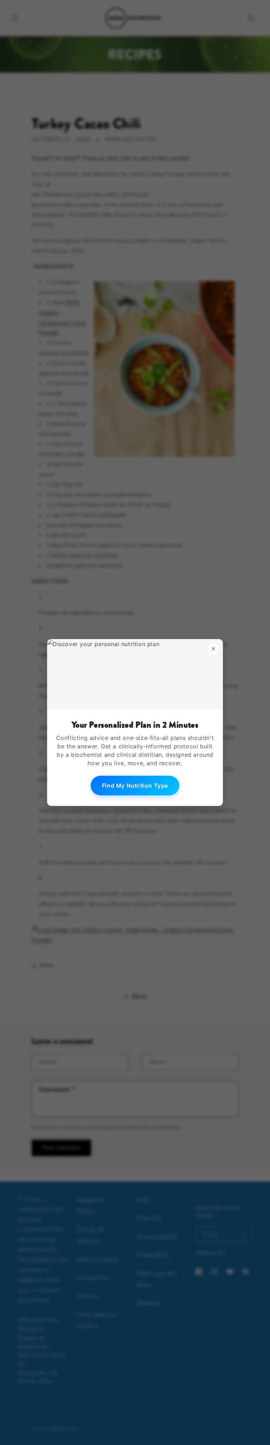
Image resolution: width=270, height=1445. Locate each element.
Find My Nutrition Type (135, 785)
